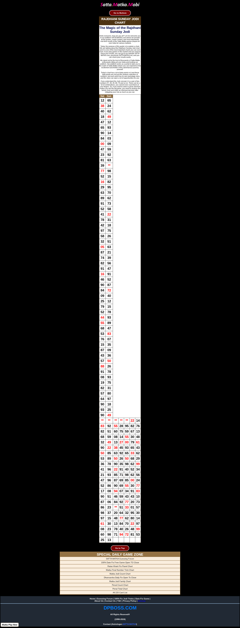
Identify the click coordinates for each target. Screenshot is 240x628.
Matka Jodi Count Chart (120, 574)
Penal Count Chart (120, 585)
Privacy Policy (129, 601)
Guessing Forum (105, 599)
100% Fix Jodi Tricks (124, 599)
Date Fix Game (142, 599)
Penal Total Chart (120, 589)
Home (92, 599)
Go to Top (120, 548)
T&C (119, 601)
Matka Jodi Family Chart (120, 581)
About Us (98, 601)
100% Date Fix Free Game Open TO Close (120, 562)
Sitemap (142, 601)
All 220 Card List (120, 592)
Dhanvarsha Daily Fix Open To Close (120, 577)
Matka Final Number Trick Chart (120, 570)
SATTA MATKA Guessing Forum (120, 559)
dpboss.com (120, 607)
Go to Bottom (120, 13)
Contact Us (110, 601)
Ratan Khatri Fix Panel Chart (120, 566)
